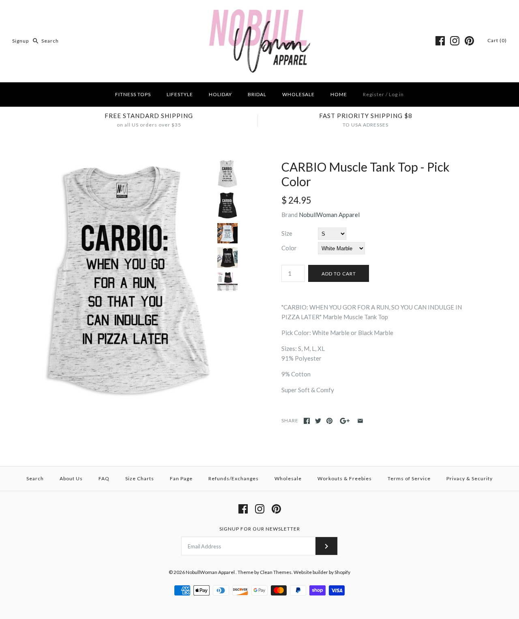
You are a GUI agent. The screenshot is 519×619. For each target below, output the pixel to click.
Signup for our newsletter (259, 529)
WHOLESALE (298, 94)
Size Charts (139, 478)
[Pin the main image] (329, 421)
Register (373, 94)
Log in (396, 94)
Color (289, 247)
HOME (338, 94)
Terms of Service (409, 478)
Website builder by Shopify (322, 572)
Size (286, 233)
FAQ (104, 478)
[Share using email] (360, 421)
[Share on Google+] (345, 421)
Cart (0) (497, 40)
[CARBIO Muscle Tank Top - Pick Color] (127, 164)
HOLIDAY (220, 94)
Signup (20, 41)
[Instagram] (454, 40)
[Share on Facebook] (307, 421)
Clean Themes (276, 572)
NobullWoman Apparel (329, 214)
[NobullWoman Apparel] (259, 13)
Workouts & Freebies (344, 478)
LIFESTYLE (180, 94)
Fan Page (181, 478)
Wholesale (288, 478)
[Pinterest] (469, 40)
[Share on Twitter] (318, 421)
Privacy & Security (469, 478)
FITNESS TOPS (133, 94)
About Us (71, 478)
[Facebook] (440, 40)
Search (35, 478)
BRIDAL (257, 94)
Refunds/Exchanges (233, 478)
